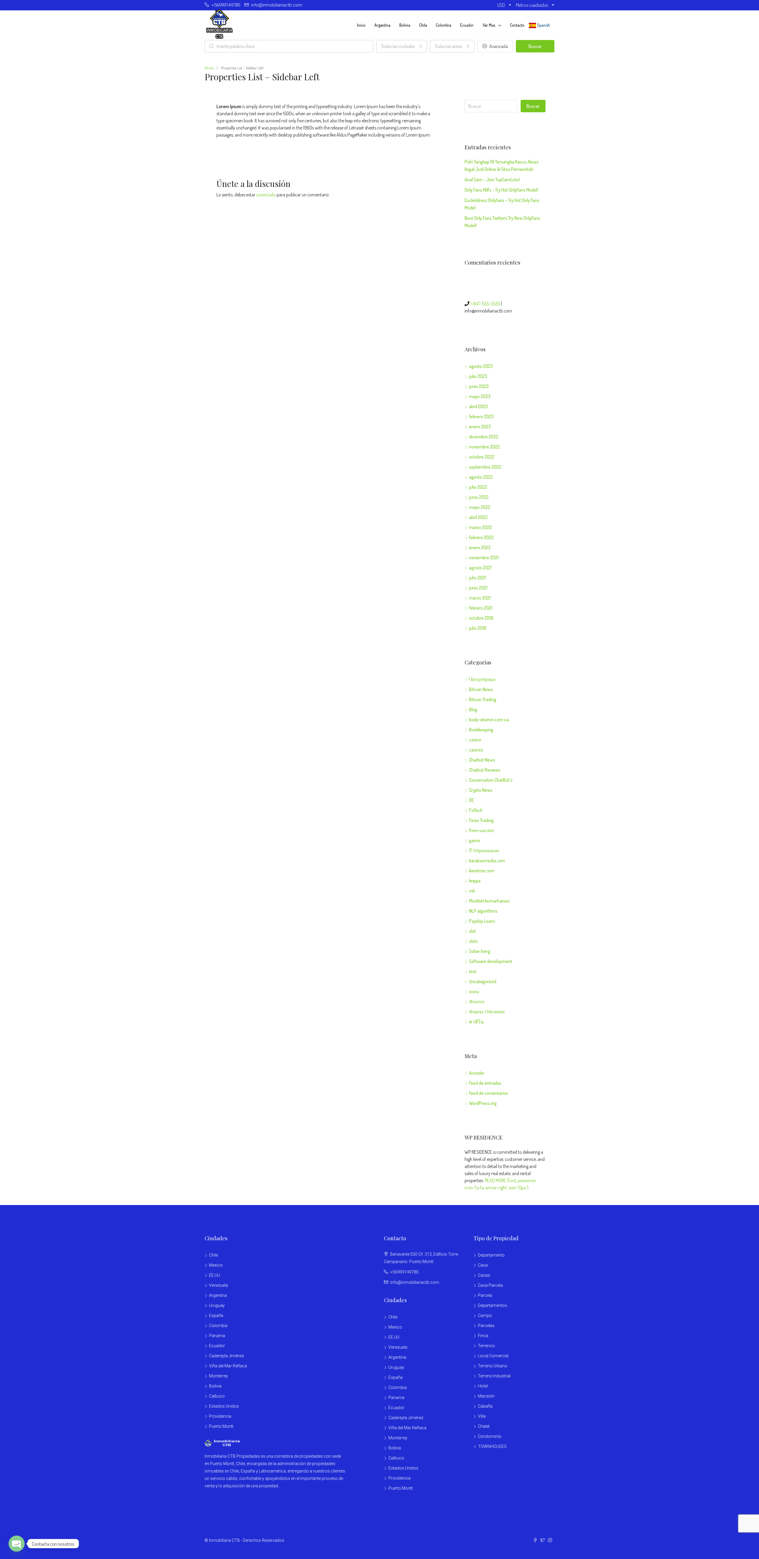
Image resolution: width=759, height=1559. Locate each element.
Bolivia (404, 25)
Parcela (485, 1295)
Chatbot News (482, 760)
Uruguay (217, 1305)
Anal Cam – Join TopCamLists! (492, 179)
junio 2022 (479, 497)
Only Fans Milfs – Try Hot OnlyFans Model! (501, 190)
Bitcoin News (481, 689)
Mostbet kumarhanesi (489, 901)
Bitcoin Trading (482, 699)
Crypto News (480, 790)
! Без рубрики (482, 679)
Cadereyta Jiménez (226, 1355)
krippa (475, 881)
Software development (490, 961)
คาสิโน (476, 1022)
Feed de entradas (485, 1083)
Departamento (491, 1255)
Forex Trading (481, 820)
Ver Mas (489, 25)
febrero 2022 (481, 537)
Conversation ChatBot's (491, 780)
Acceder (476, 1073)
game (474, 840)
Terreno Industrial (494, 1376)
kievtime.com (481, 871)
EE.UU (214, 1275)
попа (474, 991)
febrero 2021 (480, 608)
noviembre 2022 (484, 447)
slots (473, 941)
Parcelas (486, 1325)
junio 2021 (478, 588)
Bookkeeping (481, 730)
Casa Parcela (490, 1285)
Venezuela (218, 1285)
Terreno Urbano (492, 1365)
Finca (483, 1335)
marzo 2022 (480, 527)
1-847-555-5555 (485, 304)
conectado (266, 195)
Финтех (477, 1001)
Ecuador (467, 25)
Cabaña (485, 1406)
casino (475, 740)
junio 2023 (479, 386)
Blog (473, 709)
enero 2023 (480, 427)
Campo (485, 1315)
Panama (217, 1335)
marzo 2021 (480, 598)
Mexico (216, 1265)
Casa (483, 1265)
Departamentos (492, 1305)
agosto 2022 (481, 477)
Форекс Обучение (487, 1012)
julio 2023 (478, 376)
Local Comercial (493, 1355)
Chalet (483, 1426)
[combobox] (401, 46)
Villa (482, 1416)
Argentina (382, 25)
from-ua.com (481, 830)
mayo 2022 (479, 507)
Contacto (517, 25)
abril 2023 (478, 406)
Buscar (535, 46)
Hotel (483, 1386)
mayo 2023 (479, 396)
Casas (484, 1275)
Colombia (443, 25)
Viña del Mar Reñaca (228, 1365)
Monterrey (218, 1376)
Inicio (361, 25)
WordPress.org (483, 1103)
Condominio (489, 1436)
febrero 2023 (481, 416)
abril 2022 (478, 517)
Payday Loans (482, 921)
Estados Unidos (224, 1406)
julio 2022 (478, 487)
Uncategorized (482, 981)
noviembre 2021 (484, 557)
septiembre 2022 (485, 467)
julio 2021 (477, 578)
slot (472, 931)
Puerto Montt (221, 1426)
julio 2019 (477, 628)
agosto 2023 (481, 366)
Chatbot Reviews (484, 770)
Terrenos (486, 1345)
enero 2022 (480, 547)
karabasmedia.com (487, 860)
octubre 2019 (481, 618)
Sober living (479, 951)
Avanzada (498, 46)
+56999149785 (404, 1272)
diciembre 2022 (483, 437)
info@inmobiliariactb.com (414, 1282)
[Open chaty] (17, 1544)
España (216, 1315)
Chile (423, 25)
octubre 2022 (481, 457)
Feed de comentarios (488, 1093)
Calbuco (217, 1396)
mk (472, 891)
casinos (476, 750)
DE (471, 800)
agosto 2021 (480, 568)
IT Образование (484, 850)
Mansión (486, 1396)
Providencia (220, 1416)
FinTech (476, 810)
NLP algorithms (483, 911)
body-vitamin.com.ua (489, 719)
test (472, 971)
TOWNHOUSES (492, 1446)
